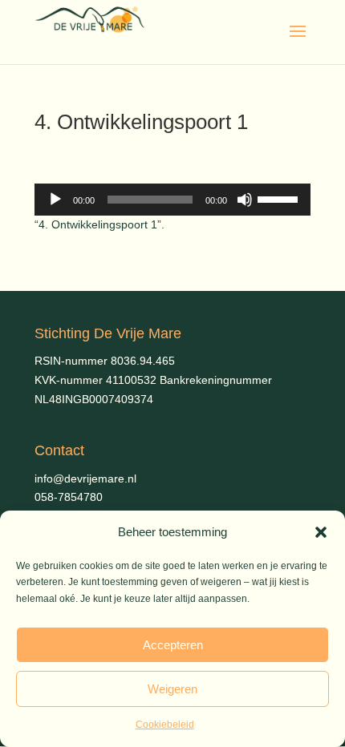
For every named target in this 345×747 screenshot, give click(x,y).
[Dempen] (245, 200)
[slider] (280, 198)
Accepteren (173, 645)
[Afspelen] (55, 200)
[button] (321, 532)
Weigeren (172, 689)
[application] (172, 200)
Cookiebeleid (165, 724)
